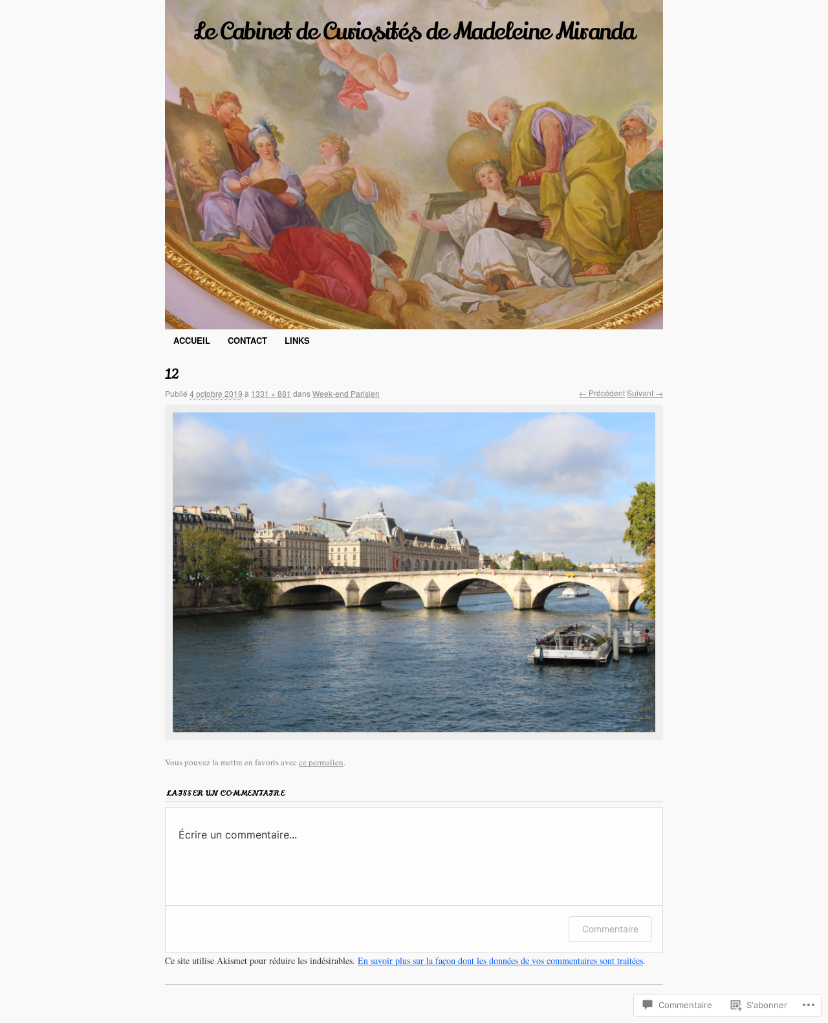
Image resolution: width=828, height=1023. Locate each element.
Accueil (191, 340)
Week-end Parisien (346, 393)
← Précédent (602, 392)
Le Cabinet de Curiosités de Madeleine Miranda (414, 32)
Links (297, 340)
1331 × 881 (271, 393)
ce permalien (321, 762)
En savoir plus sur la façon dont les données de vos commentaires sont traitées (500, 960)
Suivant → (645, 392)
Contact (247, 340)
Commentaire (610, 928)
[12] (414, 572)
